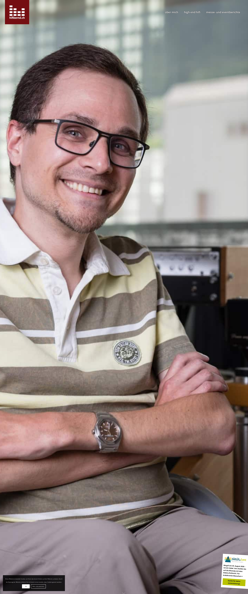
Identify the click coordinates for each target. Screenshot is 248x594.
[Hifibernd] (17, 12)
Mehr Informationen (38, 586)
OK (26, 586)
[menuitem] (171, 12)
